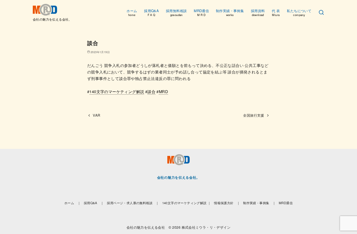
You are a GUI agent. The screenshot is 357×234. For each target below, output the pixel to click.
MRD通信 (201, 12)
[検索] (321, 12)
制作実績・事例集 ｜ (259, 203)
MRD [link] (163, 91)
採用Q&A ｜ (94, 203)
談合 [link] (151, 91)
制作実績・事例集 (230, 12)
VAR (96, 115)
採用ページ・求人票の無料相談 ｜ (133, 203)
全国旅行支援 (253, 115)
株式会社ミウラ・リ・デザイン (206, 227)
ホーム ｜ (72, 203)
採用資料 (258, 12)
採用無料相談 (176, 12)
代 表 (276, 12)
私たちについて (299, 12)
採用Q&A (151, 12)
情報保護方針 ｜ (227, 203)
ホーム (132, 12)
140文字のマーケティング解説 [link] (116, 91)
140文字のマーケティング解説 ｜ (186, 203)
